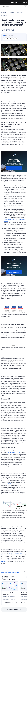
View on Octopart (14, 168)
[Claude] (10, 38)
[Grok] (16, 38)
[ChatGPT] (4, 38)
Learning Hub (4, 12)
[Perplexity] (7, 38)
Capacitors (6, 6)
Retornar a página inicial (15, 609)
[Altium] (14, 2)
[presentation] (25, 577)
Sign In (25, 2)
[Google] (13, 38)
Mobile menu (2, 2)
